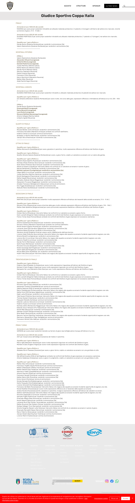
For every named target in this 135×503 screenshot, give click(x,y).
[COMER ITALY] (67, 433)
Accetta (125, 498)
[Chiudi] (132, 498)
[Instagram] (107, 481)
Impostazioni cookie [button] (101, 498)
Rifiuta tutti (114, 498)
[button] (65, 6)
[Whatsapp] (117, 481)
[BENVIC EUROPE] (94, 433)
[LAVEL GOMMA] (39, 432)
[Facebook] (112, 481)
